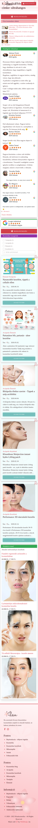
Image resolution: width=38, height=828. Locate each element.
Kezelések (13, 451)
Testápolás (12, 277)
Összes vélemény (7, 215)
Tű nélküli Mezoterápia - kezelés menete (17, 653)
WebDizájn (24, 822)
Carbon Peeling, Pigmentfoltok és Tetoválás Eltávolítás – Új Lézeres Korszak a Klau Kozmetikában (21, 27)
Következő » (7, 211)
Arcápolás (6, 333)
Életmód (5, 277)
